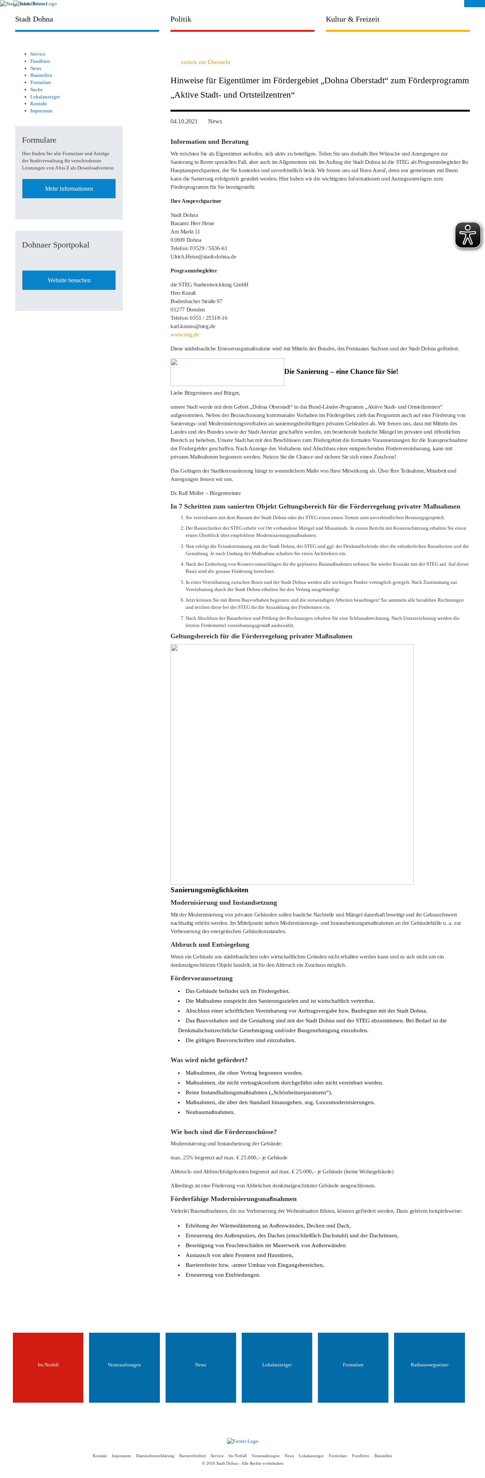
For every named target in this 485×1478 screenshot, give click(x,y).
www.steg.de (185, 334)
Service (37, 54)
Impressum (41, 111)
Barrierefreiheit (192, 1456)
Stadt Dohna (34, 19)
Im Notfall (237, 1456)
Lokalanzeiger (45, 97)
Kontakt (38, 103)
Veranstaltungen (266, 1456)
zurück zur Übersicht (205, 62)
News (35, 68)
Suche (36, 89)
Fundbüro (40, 61)
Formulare (40, 82)
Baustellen (41, 75)
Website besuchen (69, 280)
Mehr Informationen (69, 188)
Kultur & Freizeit (353, 19)
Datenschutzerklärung (155, 1456)
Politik (181, 19)
